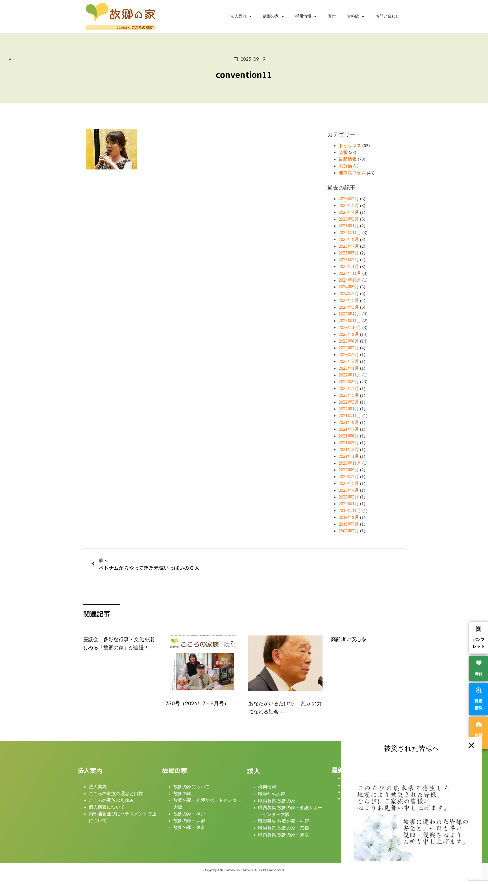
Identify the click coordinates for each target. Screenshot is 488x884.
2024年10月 (350, 280)
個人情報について (107, 807)
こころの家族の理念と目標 (116, 793)
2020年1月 (349, 503)
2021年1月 (349, 456)
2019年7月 (349, 524)
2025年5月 (349, 253)
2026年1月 (349, 225)
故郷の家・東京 (189, 827)
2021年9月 (349, 422)
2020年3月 (349, 497)
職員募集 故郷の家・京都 (283, 828)
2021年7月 (349, 429)
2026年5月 (349, 205)
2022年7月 (349, 388)
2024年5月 (349, 300)
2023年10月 (350, 327)
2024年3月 (349, 307)
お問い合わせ (387, 16)
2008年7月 (349, 530)
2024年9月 (349, 286)
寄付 (332, 16)
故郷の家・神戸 (189, 813)
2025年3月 (349, 259)
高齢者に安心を (349, 639)
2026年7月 (349, 198)
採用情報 (303, 16)
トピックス (350, 145)
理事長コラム (352, 172)
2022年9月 (349, 381)
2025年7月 (349, 246)
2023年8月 (349, 341)
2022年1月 (349, 408)
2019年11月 (350, 510)
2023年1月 (349, 368)
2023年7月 (349, 347)
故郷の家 (271, 16)
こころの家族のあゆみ (111, 800)
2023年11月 (350, 320)
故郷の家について (191, 786)
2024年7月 (349, 293)
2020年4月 (349, 490)
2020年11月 (350, 463)
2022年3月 (349, 402)
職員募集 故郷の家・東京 (283, 834)
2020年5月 (349, 483)
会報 (343, 152)
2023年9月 (349, 334)
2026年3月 (349, 219)
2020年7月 (349, 476)
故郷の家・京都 (189, 820)
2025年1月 (349, 266)
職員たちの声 (271, 794)
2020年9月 (349, 469)
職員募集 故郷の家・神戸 (283, 821)
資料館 (353, 16)
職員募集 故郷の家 (276, 800)
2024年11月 (350, 273)
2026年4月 (349, 212)
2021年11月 (350, 415)
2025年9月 (349, 239)
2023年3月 (349, 361)
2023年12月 (350, 314)
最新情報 (348, 159)
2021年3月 (349, 449)
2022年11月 (350, 375)
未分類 (345, 166)
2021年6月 (349, 436)
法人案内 (238, 16)
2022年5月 (349, 395)
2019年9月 (349, 517)
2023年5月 (349, 354)
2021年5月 (349, 442)
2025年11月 (350, 232)
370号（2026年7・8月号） (197, 703)
